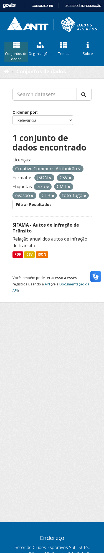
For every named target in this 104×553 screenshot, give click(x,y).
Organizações (40, 53)
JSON (42, 254)
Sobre (88, 53)
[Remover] (79, 169)
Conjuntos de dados (16, 56)
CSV (29, 254)
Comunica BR (42, 6)
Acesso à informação (83, 6)
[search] (84, 94)
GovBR (9, 5)
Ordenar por (24, 112)
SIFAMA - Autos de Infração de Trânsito (45, 228)
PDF (17, 254)
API (47, 284)
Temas (63, 53)
